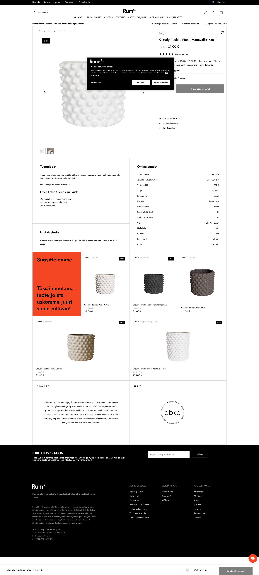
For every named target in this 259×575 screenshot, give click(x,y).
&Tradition (56, 516)
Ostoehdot (134, 496)
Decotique (77, 516)
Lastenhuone (199, 513)
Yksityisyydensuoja (138, 513)
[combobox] (218, 2)
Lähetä (200, 454)
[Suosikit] (213, 13)
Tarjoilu (197, 509)
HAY (49, 516)
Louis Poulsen (66, 516)
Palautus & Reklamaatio (140, 505)
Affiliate (165, 500)
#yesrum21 (167, 496)
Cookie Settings (96, 82)
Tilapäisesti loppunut (200, 88)
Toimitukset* (135, 500)
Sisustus (197, 505)
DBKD (216, 185)
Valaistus (198, 496)
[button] (219, 2)
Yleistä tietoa (167, 492)
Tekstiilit (197, 518)
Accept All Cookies (161, 82)
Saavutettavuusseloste (139, 518)
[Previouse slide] (45, 92)
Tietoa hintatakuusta (138, 509)
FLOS (84, 516)
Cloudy (215, 190)
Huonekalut (199, 492)
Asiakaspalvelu (136, 492)
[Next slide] (142, 92)
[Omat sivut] (205, 13)
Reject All (140, 82)
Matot (196, 500)
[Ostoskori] (221, 13)
